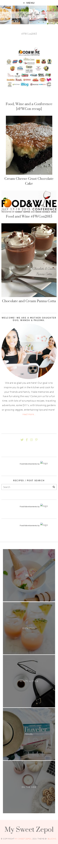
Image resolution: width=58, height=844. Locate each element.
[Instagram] (31, 440)
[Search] (53, 487)
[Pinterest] (36, 440)
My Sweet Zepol (29, 829)
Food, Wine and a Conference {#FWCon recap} (29, 106)
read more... (29, 414)
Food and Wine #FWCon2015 (29, 216)
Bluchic (52, 839)
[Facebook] (27, 440)
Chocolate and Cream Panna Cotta (29, 301)
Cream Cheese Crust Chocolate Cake (28, 181)
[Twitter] (22, 440)
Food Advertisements (28, 464)
